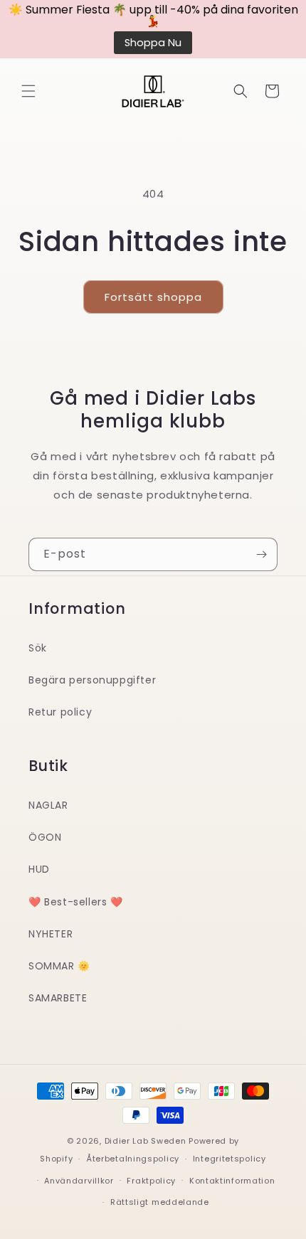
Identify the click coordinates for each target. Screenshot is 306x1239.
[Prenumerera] (261, 554)
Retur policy (60, 712)
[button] (28, 91)
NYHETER (50, 934)
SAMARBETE (57, 998)
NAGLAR (48, 805)
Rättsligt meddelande (159, 1202)
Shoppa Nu (153, 43)
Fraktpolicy (151, 1180)
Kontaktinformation (232, 1180)
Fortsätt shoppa (153, 296)
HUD (39, 869)
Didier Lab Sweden (145, 1141)
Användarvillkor (79, 1180)
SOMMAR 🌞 (59, 966)
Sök (37, 648)
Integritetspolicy (229, 1158)
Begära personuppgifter (92, 680)
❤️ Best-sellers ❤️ (75, 902)
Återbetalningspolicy (132, 1158)
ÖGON (44, 837)
